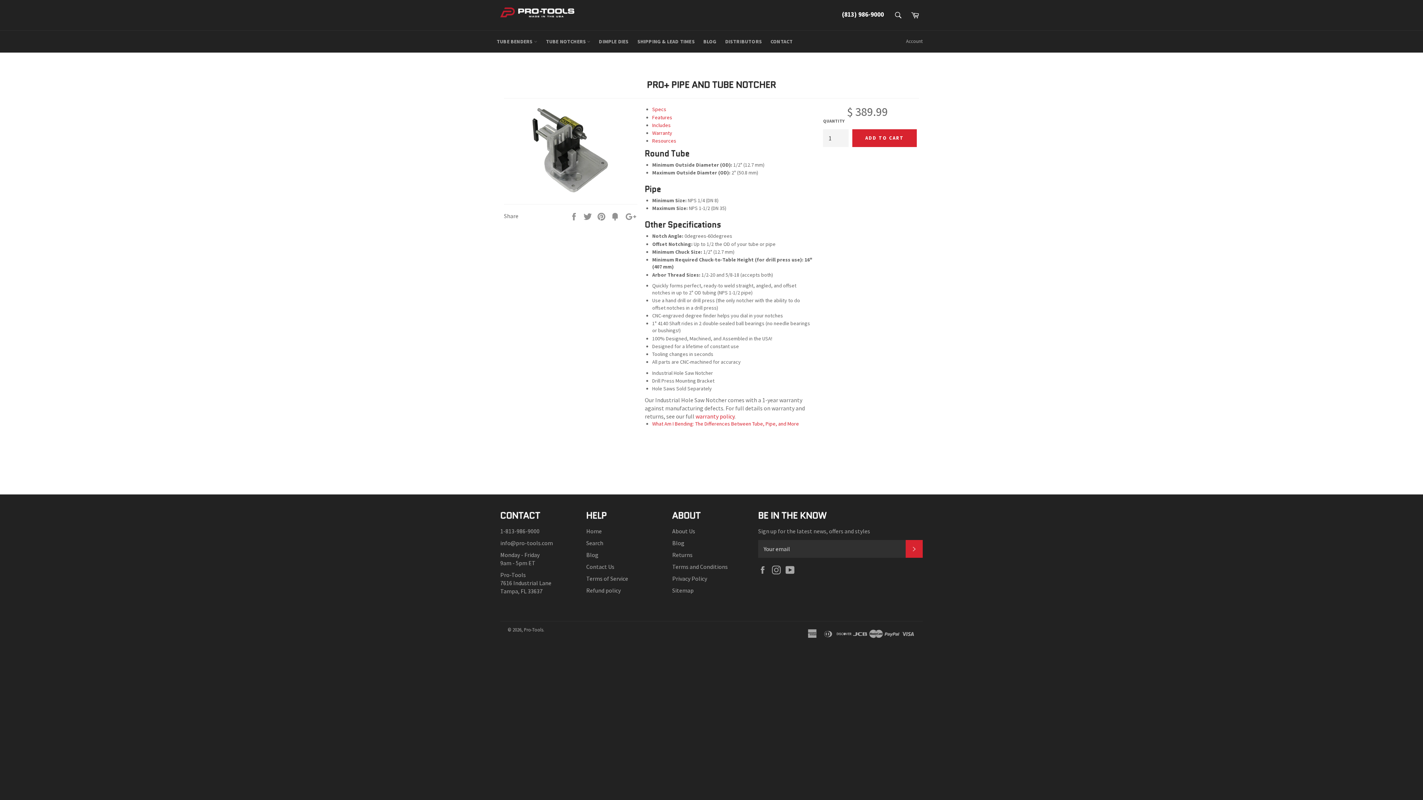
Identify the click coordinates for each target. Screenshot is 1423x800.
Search (594, 543)
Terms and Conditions (700, 566)
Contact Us (600, 566)
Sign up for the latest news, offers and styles (814, 531)
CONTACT (781, 41)
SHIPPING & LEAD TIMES (666, 41)
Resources (664, 140)
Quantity (834, 121)
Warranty (662, 133)
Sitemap (683, 590)
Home (594, 531)
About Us (683, 531)
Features (662, 117)
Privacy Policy (689, 578)
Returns (682, 555)
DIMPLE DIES (613, 41)
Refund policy (603, 590)
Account (914, 41)
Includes (661, 125)
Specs (659, 109)
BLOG (710, 41)
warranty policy (715, 416)
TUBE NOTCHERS (566, 41)
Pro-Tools (533, 630)
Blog (592, 555)
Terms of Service (607, 578)
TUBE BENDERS (515, 41)
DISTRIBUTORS (743, 41)
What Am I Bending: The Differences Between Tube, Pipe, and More (725, 423)
